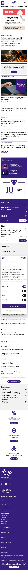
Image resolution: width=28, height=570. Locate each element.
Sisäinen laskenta (5, 513)
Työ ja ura (3, 523)
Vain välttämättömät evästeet (14, 310)
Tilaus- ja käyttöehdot (6, 542)
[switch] (24, 291)
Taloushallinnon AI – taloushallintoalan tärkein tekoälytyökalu (16, 172)
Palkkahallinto (6, 346)
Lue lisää (14, 72)
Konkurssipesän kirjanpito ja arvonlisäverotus (13, 319)
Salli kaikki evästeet (14, 306)
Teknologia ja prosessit (6, 511)
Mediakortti (4, 537)
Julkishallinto (4, 517)
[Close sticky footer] (26, 563)
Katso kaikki (23, 220)
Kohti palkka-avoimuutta (7, 358)
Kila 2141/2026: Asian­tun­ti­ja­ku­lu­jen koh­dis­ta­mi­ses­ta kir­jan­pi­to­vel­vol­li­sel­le (13, 147)
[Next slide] (6, 220)
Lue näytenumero (14, 566)
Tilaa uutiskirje (4, 535)
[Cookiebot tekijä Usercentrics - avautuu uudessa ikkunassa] (20, 258)
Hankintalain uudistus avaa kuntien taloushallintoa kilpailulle (10, 354)
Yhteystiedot (4, 547)
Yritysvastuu (4, 519)
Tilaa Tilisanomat (5, 530)
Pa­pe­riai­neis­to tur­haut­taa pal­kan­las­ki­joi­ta (10, 208)
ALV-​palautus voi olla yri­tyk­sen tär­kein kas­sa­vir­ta (13, 109)
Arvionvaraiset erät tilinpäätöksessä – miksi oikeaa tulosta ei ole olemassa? (12, 315)
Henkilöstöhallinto (5, 507)
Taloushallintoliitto (5, 545)
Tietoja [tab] (23, 261)
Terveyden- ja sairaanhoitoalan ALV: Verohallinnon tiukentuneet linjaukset (12, 333)
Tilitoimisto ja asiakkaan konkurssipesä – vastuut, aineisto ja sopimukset (14, 324)
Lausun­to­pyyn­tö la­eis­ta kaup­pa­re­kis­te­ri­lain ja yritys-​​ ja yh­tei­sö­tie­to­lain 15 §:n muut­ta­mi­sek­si (11, 231)
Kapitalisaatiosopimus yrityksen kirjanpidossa (13, 377)
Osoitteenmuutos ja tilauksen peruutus (10, 540)
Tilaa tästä (14, 423)
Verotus (20, 6)
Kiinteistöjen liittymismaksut (8, 341)
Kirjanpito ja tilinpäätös (9, 6)
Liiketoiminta (4, 515)
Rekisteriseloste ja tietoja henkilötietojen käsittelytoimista (12, 560)
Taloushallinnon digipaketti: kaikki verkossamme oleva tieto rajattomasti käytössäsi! (15, 166)
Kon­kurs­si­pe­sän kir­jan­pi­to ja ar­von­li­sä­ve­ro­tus (14, 98)
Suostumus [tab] (5, 261)
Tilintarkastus (4, 521)
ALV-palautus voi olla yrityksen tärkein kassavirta (14, 338)
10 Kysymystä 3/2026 (18, 190)
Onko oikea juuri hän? (9, 251)
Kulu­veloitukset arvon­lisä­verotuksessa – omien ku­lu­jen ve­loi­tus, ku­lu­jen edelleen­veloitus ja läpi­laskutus (11, 395)
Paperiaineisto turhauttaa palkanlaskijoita (12, 349)
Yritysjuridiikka (7, 363)
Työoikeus (3, 509)
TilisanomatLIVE (5, 532)
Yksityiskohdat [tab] (14, 261)
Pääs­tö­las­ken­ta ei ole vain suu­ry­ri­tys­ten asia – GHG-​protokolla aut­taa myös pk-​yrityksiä (13, 121)
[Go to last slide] (2, 220)
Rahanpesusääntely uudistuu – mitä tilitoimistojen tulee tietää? (10, 367)
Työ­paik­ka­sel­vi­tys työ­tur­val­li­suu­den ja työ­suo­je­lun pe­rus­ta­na (13, 39)
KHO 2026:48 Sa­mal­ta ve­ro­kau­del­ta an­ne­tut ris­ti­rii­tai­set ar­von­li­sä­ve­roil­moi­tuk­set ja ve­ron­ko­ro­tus (14, 134)
